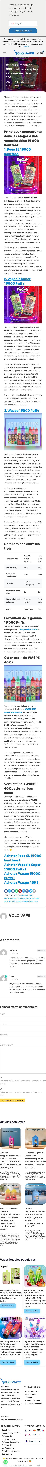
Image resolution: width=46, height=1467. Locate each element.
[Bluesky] (30, 891)
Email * (3, 1024)
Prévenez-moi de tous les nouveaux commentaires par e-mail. (23, 1082)
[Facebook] (6, 891)
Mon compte (30, 1394)
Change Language (23, 31)
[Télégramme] (23, 891)
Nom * (2, 1014)
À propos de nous (32, 1400)
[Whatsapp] (5, 1462)
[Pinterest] (20, 891)
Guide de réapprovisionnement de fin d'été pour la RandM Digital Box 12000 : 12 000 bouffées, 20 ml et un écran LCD (35, 1217)
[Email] (34, 891)
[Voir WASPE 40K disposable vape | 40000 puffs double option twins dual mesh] (11, 1276)
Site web (3, 1034)
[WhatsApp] (16, 891)
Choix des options (8, 1306)
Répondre (41, 950)
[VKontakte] (27, 891)
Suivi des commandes (34, 1403)
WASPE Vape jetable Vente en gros (23, 901)
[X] (9, 891)
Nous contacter (31, 1391)
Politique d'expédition (11, 1442)
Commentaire (6, 1045)
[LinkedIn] (13, 891)
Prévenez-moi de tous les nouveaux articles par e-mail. (21, 1093)
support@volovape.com (12, 1419)
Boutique (28, 1397)
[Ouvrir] (4, 53)
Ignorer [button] (26, 46)
